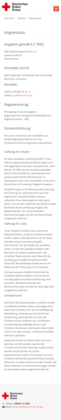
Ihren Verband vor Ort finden (28, 406)
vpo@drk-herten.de (22, 95)
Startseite (9, 18)
